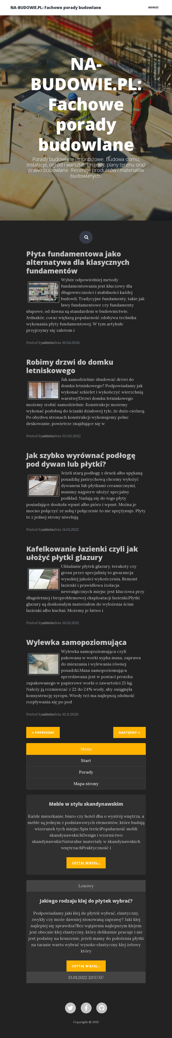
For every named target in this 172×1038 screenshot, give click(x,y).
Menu (152, 7)
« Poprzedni (43, 732)
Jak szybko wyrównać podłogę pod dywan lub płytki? (81, 459)
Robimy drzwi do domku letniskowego (69, 366)
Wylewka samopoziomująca (76, 642)
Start (86, 760)
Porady (86, 772)
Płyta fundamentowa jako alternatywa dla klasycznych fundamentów (77, 262)
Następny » (129, 732)
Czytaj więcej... (86, 863)
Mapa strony (86, 783)
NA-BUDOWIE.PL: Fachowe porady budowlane (55, 7)
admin (47, 342)
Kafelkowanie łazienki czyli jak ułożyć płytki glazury (82, 553)
